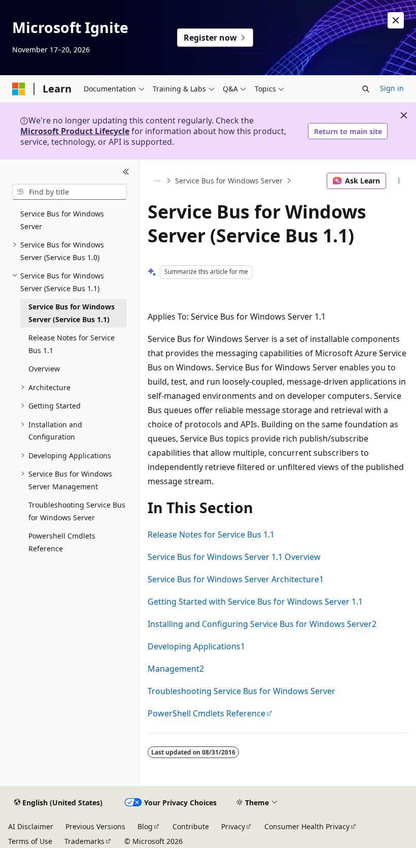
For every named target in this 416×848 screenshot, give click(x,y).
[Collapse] (126, 172)
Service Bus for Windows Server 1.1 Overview (234, 556)
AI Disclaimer (30, 826)
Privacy (233, 826)
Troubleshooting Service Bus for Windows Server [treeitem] (76, 511)
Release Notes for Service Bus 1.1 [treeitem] (71, 344)
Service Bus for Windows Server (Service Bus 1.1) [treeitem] (71, 313)
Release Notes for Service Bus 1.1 (211, 534)
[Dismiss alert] (396, 20)
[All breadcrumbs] (156, 181)
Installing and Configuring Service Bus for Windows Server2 (262, 624)
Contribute (190, 826)
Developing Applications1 (196, 646)
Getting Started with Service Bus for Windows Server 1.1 (255, 601)
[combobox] (69, 192)
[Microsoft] (18, 89)
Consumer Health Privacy (307, 826)
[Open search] (366, 89)
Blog (145, 826)
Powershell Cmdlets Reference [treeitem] (61, 542)
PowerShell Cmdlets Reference (206, 713)
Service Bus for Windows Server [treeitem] (62, 220)
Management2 (176, 668)
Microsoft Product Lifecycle (74, 131)
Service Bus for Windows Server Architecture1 (236, 579)
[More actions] (399, 181)
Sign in (392, 88)
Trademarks (84, 841)
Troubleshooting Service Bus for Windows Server (241, 691)
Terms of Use (30, 841)
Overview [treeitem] (44, 368)
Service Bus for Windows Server (229, 180)
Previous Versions (95, 826)
